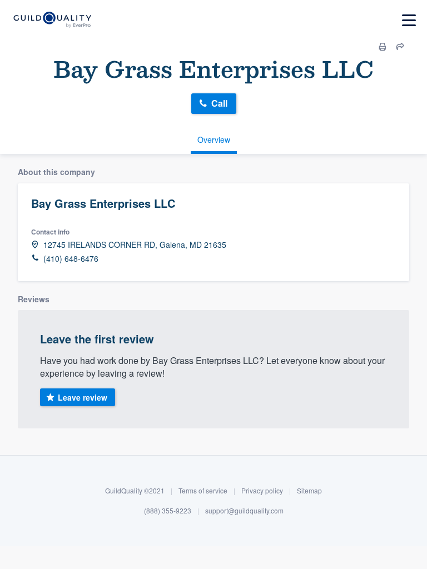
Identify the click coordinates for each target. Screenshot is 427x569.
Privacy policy (262, 490)
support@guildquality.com (244, 510)
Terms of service (202, 490)
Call (219, 103)
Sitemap (309, 490)
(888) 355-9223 (167, 510)
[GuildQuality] (52, 20)
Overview (213, 139)
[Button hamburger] (409, 20)
